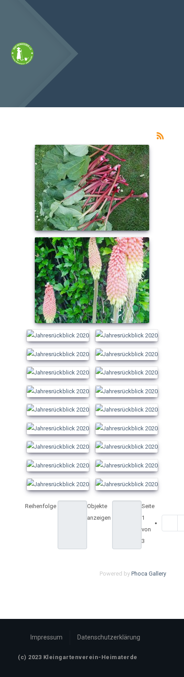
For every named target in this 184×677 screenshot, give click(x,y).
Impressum (46, 637)
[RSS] (160, 135)
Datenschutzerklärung (108, 637)
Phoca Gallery (148, 573)
